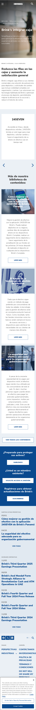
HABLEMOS (18, 462)
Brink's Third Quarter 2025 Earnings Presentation (17, 565)
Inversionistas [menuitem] (27, 653)
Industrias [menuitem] (8, 653)
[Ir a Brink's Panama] (18, 4)
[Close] (33, 680)
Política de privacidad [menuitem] (25, 658)
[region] (18, 693)
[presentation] (3, 165)
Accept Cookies (18, 706)
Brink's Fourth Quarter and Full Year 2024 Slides (17, 607)
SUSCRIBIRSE (18, 498)
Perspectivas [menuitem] (9, 649)
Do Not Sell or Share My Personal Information (18, 700)
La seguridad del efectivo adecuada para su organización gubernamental (18, 537)
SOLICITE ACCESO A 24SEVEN (18, 480)
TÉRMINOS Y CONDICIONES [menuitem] (26, 665)
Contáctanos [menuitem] (26, 649)
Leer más (21, 260)
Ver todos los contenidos (18, 440)
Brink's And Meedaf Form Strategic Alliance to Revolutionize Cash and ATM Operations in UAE (18, 580)
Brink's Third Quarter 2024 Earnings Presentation (17, 619)
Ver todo (16, 546)
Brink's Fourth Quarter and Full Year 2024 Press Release (18, 595)
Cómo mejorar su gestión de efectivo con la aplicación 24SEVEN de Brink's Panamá (18, 522)
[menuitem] (32, 3)
